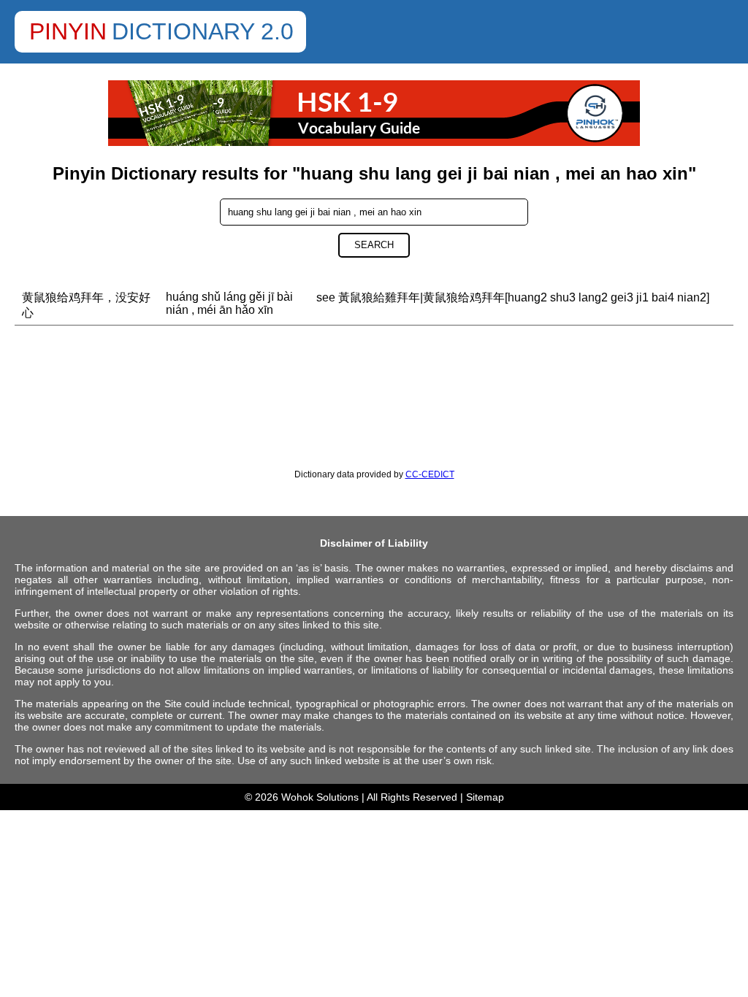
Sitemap (485, 797)
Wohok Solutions (320, 797)
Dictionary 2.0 (203, 31)
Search (374, 244)
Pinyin (68, 31)
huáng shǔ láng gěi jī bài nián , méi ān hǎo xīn (229, 303)
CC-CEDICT (429, 474)
